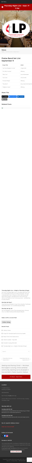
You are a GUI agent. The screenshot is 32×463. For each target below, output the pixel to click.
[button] (4, 1)
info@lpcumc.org (12, 395)
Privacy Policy (14, 460)
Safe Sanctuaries (22, 460)
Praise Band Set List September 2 (7, 359)
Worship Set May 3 (7, 302)
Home (3, 51)
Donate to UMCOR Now (16, 451)
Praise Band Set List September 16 (23, 359)
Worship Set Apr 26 (7, 308)
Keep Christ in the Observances (11, 336)
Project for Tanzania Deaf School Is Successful (14, 333)
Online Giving (6, 322)
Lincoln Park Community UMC (15, 459)
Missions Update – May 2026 (10, 339)
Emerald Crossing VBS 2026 (10, 343)
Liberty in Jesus (7, 330)
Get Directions (5, 392)
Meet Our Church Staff (8, 426)
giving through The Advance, (10, 448)
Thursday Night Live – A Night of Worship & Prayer (15, 290)
